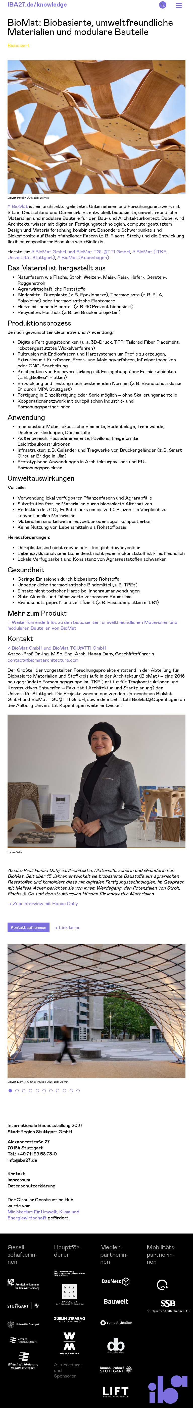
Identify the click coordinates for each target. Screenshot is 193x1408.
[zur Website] (23, 1340)
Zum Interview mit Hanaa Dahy (45, 903)
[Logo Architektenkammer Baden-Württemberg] (23, 1284)
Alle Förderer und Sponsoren (68, 1370)
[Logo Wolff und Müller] (69, 1343)
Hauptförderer (67, 1250)
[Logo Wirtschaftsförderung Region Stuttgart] (23, 1360)
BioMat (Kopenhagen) (85, 257)
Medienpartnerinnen (114, 1254)
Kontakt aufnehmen (28, 927)
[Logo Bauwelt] (116, 1301)
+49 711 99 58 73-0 (37, 1154)
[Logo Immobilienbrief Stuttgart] (116, 1369)
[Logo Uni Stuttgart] (23, 1324)
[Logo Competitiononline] (116, 1323)
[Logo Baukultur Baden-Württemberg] (69, 1294)
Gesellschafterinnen (22, 1254)
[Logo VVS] (162, 1284)
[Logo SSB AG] (168, 1306)
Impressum (19, 1180)
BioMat (20, 206)
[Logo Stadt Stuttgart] (23, 1305)
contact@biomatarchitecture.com (43, 660)
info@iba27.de (22, 1160)
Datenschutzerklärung (32, 1186)
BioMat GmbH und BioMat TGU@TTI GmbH (82, 251)
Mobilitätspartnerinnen (161, 1254)
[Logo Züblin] (69, 1319)
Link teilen (69, 927)
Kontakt (16, 1174)
